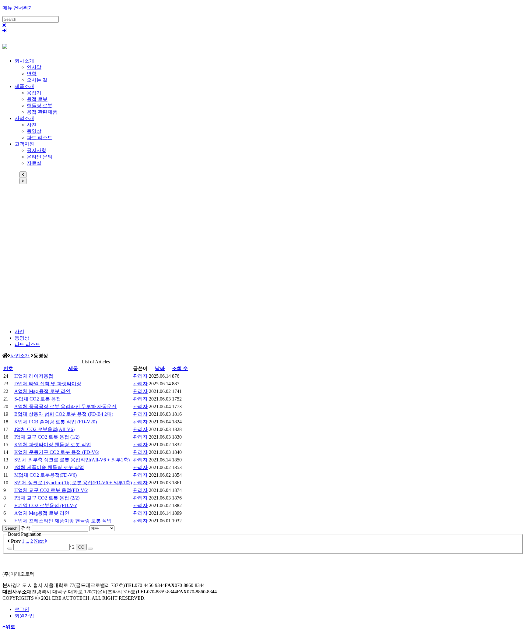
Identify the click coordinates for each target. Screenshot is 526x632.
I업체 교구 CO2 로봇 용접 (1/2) (46, 437)
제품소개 (24, 86)
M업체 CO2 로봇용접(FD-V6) (45, 475)
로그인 (22, 609)
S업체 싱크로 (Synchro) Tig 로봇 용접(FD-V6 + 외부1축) (73, 482)
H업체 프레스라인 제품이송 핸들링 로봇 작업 (63, 520)
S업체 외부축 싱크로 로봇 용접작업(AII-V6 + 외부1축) (72, 459)
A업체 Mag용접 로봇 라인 (41, 513)
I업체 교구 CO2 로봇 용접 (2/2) (46, 497)
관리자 (140, 376)
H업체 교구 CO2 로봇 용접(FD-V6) (51, 490)
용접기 (34, 92)
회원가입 (24, 615)
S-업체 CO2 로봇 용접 (37, 398)
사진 (32, 124)
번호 (8, 368)
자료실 (34, 163)
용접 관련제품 (42, 112)
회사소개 (24, 60)
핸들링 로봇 (39, 105)
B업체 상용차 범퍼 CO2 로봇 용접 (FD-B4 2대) (63, 414)
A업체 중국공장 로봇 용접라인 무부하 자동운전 (65, 406)
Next (39, 541)
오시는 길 (37, 80)
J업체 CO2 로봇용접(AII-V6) (44, 429)
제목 (73, 368)
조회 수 (180, 368)
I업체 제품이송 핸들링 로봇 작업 (49, 467)
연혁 (32, 73)
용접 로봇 (37, 99)
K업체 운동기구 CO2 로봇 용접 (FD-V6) (56, 452)
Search (11, 528)
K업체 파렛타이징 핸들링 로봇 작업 (52, 444)
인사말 (34, 67)
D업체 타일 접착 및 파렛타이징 (47, 383)
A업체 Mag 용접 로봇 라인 (42, 391)
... (27, 541)
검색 (26, 528)
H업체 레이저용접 (33, 376)
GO (81, 547)
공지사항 (36, 150)
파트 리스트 (39, 137)
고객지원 (24, 144)
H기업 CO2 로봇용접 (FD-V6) (45, 505)
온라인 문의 (39, 156)
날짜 (160, 368)
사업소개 (24, 118)
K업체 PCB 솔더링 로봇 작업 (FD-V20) (55, 421)
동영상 (34, 131)
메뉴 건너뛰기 (17, 7)
